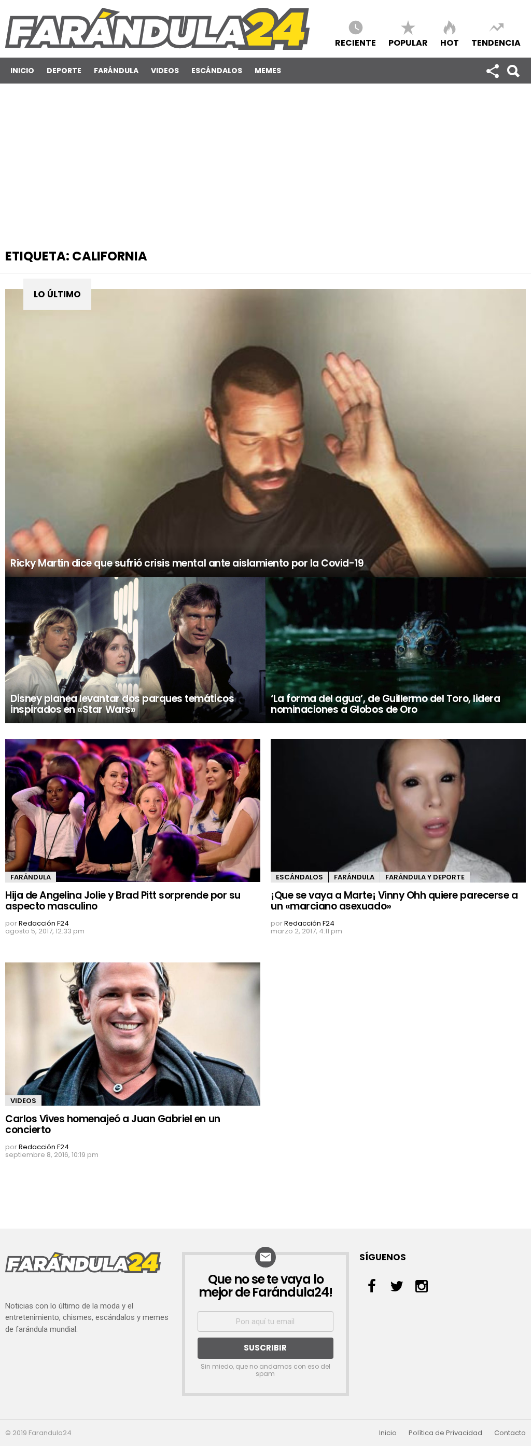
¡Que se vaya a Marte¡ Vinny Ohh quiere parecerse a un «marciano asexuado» (394, 900)
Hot (449, 42)
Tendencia (496, 42)
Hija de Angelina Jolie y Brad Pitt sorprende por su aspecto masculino (123, 900)
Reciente (355, 42)
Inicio (22, 70)
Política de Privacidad (445, 1433)
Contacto (510, 1433)
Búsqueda (513, 71)
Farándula (116, 70)
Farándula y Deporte (425, 877)
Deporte (64, 70)
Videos (165, 70)
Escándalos (216, 70)
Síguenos (492, 71)
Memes (268, 70)
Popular (408, 42)
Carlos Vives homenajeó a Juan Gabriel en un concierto (112, 1124)
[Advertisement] (265, 161)
